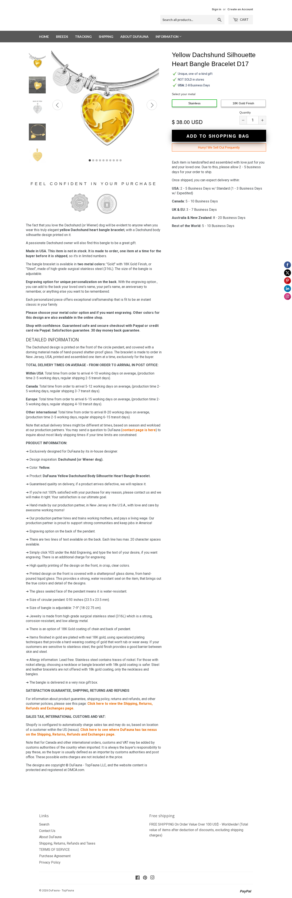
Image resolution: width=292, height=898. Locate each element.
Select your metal (183, 94)
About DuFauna (134, 36)
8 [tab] (113, 160)
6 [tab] (107, 160)
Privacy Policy (49, 862)
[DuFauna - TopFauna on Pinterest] (145, 878)
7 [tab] (110, 160)
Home (44, 36)
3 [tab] (96, 160)
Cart (244, 19)
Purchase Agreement (55, 856)
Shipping (106, 36)
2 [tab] (93, 160)
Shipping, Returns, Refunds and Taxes (67, 843)
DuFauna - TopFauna (61, 890)
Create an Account (240, 9)
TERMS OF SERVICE (54, 850)
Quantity (245, 112)
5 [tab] (103, 160)
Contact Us (47, 831)
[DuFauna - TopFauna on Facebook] (137, 878)
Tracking (83, 36)
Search (44, 824)
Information (167, 36)
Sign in (216, 9)
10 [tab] (120, 160)
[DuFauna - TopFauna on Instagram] (152, 878)
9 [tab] (117, 160)
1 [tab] (89, 160)
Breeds (62, 36)
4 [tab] (100, 160)
